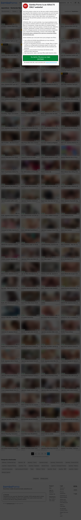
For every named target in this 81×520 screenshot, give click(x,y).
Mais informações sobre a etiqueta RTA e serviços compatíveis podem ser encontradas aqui (39, 33)
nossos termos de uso (51, 62)
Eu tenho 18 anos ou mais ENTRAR (40, 58)
